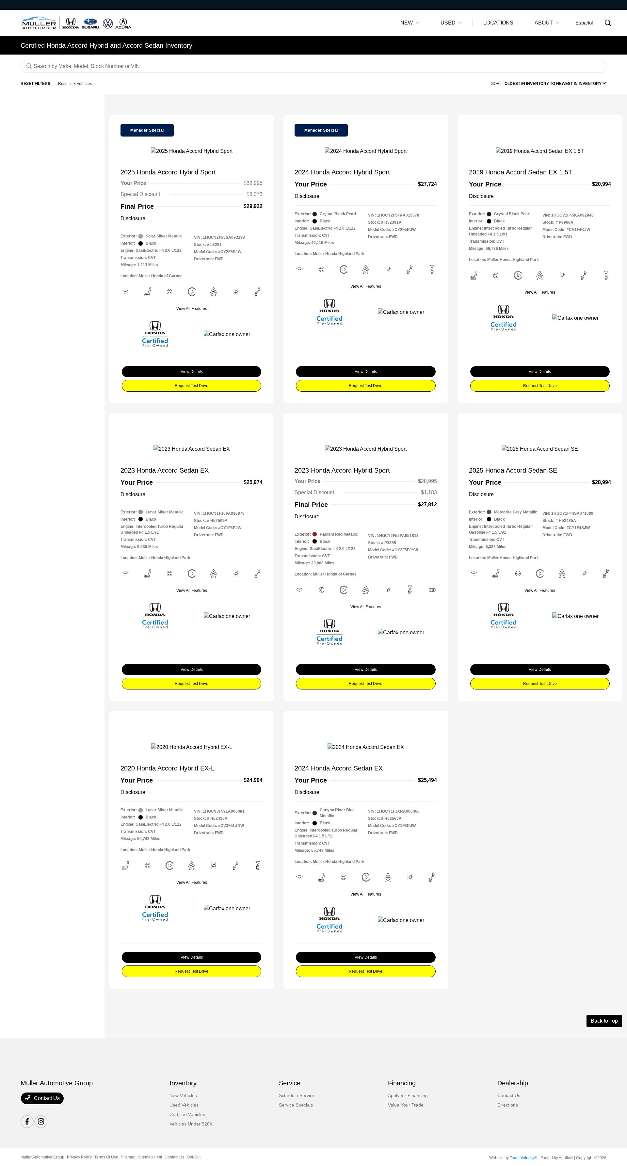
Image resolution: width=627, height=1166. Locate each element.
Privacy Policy (79, 1157)
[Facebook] (27, 1121)
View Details (192, 371)
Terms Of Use (106, 1157)
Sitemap (128, 1157)
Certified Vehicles (187, 1114)
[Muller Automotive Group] (77, 22)
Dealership (512, 1083)
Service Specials (296, 1105)
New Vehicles (183, 1095)
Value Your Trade (406, 1105)
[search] (608, 24)
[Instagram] (40, 1121)
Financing (402, 1083)
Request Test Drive (191, 385)
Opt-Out (194, 1157)
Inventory (183, 1083)
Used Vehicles (184, 1105)
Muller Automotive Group (42, 1157)
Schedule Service (297, 1095)
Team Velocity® (523, 1158)
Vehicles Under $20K (191, 1123)
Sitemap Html (150, 1157)
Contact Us (46, 1098)
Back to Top (604, 1021)
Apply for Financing (408, 1095)
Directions (507, 1105)
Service (289, 1083)
